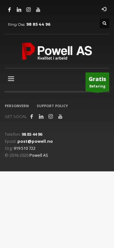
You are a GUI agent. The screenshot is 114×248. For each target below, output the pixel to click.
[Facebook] (9, 9)
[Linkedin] (19, 9)
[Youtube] (38, 9)
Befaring (97, 81)
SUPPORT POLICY (52, 105)
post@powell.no (35, 141)
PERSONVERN (17, 105)
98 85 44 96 (38, 24)
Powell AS (38, 155)
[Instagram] (28, 9)
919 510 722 (24, 148)
